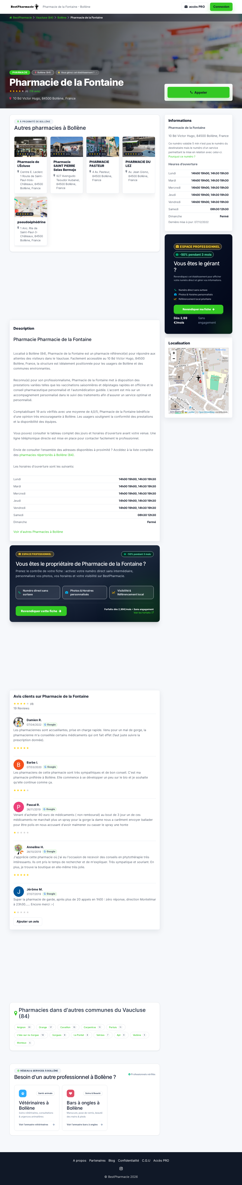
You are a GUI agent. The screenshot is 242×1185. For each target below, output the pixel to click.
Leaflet (191, 412)
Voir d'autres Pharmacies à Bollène (38, 532)
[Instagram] (121, 1168)
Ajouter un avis (28, 921)
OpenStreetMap (207, 412)
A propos (79, 1160)
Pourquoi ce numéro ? (181, 156)
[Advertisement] (84, 285)
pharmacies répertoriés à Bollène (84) (46, 455)
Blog (112, 1160)
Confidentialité (128, 1160)
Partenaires (97, 1160)
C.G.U (146, 1160)
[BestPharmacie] (24, 7)
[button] (198, 378)
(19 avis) (34, 91)
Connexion (221, 6)
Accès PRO (161, 1160)
